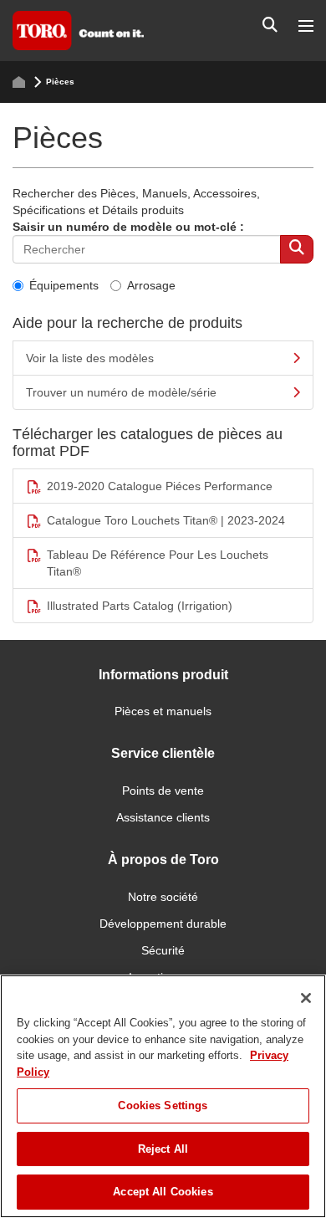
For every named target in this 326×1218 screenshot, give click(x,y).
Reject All (163, 1149)
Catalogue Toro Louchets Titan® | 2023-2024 (166, 520)
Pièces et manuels (163, 711)
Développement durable (163, 923)
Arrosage (151, 285)
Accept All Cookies (162, 1191)
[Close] (306, 998)
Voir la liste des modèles (90, 358)
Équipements (64, 285)
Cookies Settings (162, 1105)
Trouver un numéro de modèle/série (121, 392)
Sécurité (163, 950)
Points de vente (163, 790)
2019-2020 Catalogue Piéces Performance (160, 486)
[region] (163, 1096)
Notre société (163, 896)
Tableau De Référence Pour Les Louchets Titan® (157, 563)
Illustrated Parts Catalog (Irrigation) (139, 605)
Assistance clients (163, 817)
